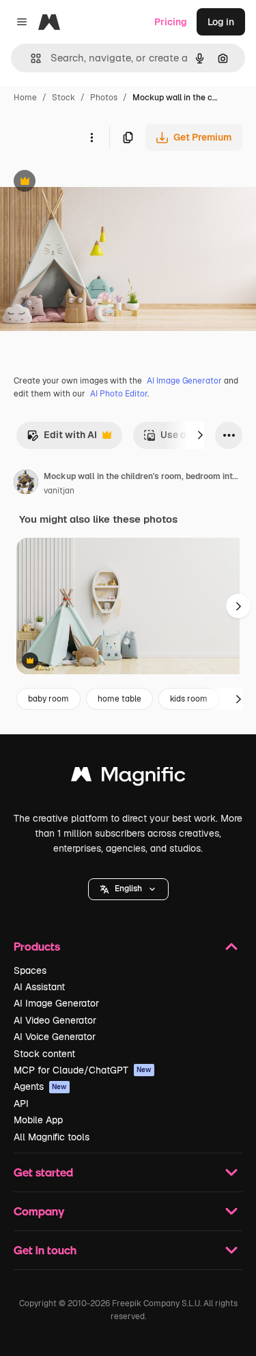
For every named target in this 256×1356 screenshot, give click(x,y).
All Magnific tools (51, 1137)
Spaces (30, 970)
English (128, 888)
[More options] (91, 137)
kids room (189, 698)
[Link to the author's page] (26, 484)
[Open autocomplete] (30, 58)
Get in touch (45, 1250)
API (21, 1103)
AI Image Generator (184, 380)
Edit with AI (62, 438)
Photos (103, 97)
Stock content (44, 1054)
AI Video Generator (55, 1020)
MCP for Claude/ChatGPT (83, 1070)
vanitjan (59, 490)
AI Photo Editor (118, 393)
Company (39, 1211)
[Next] (200, 435)
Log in (221, 22)
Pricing (170, 22)
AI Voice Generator (55, 1036)
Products (37, 946)
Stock (63, 97)
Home (25, 97)
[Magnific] (128, 777)
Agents (40, 1086)
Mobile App (38, 1120)
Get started (43, 1172)
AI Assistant (39, 987)
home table (119, 698)
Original (87, 182)
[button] (128, 889)
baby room (48, 698)
